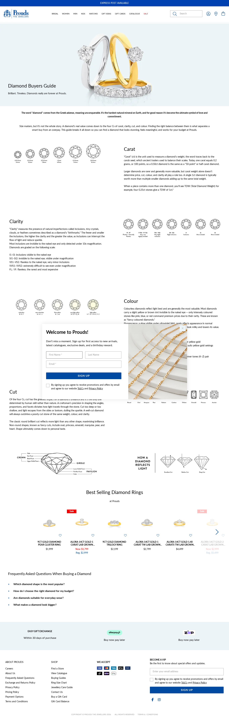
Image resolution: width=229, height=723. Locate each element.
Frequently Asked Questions (19, 678)
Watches (93, 14)
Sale (146, 14)
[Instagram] (158, 699)
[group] (114, 3)
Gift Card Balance (60, 701)
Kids (83, 14)
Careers (9, 669)
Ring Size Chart (59, 683)
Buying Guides (58, 678)
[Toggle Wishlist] (60, 535)
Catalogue (134, 14)
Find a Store (57, 669)
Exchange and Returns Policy (20, 683)
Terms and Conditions (16, 701)
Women (65, 14)
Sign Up (84, 375)
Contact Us (57, 692)
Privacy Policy (96, 389)
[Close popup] (183, 328)
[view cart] (223, 14)
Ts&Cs (80, 389)
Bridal (55, 14)
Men (75, 14)
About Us (10, 673)
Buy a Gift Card (59, 697)
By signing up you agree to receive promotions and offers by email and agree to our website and (85, 387)
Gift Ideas (106, 14)
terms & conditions (148, 714)
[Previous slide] (12, 532)
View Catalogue (59, 673)
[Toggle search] (175, 13)
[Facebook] (152, 699)
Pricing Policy (12, 692)
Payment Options (14, 697)
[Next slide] (216, 532)
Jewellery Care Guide (62, 687)
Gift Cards (120, 14)
